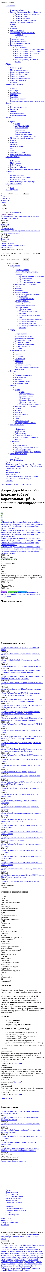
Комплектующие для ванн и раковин (29, 49)
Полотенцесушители (18, 41)
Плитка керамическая (18, 107)
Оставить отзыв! (7, 1098)
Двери (8, 64)
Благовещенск (11, 1247)
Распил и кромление (14, 468)
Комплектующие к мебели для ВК (28, 51)
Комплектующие (16, 45)
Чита (3, 1270)
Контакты (9, 481)
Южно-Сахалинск (15, 1270)
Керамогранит (15, 109)
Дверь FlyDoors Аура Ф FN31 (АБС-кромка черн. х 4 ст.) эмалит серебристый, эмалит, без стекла (22, 671)
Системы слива (21, 47)
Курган (22, 1253)
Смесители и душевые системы (22, 33)
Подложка (14, 97)
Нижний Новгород (24, 1255)
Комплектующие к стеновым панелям (25, 169)
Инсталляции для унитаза (20, 43)
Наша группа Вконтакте (10, 1163)
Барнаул (35, 1245)
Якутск (27, 1270)
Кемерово (19, 1251)
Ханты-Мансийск (17, 1268)
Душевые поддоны (22, 18)
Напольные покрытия (14, 84)
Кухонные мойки (17, 31)
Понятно (5, 1241)
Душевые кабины (17, 10)
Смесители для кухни (23, 134)
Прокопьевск (29, 1262)
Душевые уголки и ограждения (27, 14)
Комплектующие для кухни (25, 136)
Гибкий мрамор (16, 165)
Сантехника (10, 6)
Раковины (14, 29)
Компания (10, 1206)
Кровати (13, 142)
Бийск (3, 1247)
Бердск (41, 1245)
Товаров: (5, 225)
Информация (11, 474)
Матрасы (13, 144)
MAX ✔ (4, 592)
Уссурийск (26, 1266)
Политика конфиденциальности (13, 1161)
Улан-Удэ (18, 1266)
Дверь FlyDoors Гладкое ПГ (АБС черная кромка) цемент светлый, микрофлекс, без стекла (20, 694)
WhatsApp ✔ (13, 592)
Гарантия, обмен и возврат (16, 1210)
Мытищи (11, 1255)
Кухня (12, 122)
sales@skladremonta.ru (9, 1223)
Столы (12, 150)
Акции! (9, 470)
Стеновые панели (13, 157)
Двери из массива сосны (19, 72)
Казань (12, 1251)
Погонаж (13, 82)
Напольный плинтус (18, 99)
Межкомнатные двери (19, 70)
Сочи (40, 1264)
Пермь (35, 1260)
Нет (19, 1063)
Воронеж (13, 1249)
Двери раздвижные (17, 76)
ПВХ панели (15, 161)
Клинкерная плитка (18, 115)
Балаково (27, 1245)
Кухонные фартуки (22, 132)
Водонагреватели (17, 39)
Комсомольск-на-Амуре (33, 1251)
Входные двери (16, 68)
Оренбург (9, 1260)
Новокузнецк (37, 1255)
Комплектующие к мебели (20, 155)
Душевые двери (21, 16)
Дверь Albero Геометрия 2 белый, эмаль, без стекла (21, 689)
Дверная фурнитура (18, 80)
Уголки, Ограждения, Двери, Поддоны (25, 12)
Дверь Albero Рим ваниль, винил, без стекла (18, 772)
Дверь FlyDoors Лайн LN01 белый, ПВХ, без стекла (21, 755)
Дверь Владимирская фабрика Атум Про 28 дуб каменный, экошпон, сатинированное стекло (20, 1150)
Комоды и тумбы (17, 146)
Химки (27, 1268)
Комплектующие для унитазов (27, 53)
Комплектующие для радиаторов (23, 182)
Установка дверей (26, 464)
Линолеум (14, 91)
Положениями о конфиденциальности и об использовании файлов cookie (20, 1237)
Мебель (8, 117)
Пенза (30, 1260)
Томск (3, 1266)
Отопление (10, 171)
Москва (4, 1255)
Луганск (30, 1253)
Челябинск (36, 1268)
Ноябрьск (37, 1258)
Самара (20, 1264)
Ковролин (14, 95)
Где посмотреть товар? (14, 476)
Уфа (32, 1266)
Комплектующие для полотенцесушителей (23, 56)
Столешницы (20, 130)
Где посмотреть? (33, 592)
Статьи (15, 479)
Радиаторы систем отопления (21, 177)
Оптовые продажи (25, 479)
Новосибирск (15, 212)
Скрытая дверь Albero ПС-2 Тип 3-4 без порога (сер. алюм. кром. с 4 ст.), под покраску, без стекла (22, 719)
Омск (3, 1260)
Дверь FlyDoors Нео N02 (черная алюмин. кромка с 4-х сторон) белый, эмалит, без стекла (22, 678)
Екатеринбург (32, 1249)
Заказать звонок (7, 247)
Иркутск (4, 1251)
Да (15, 1063)
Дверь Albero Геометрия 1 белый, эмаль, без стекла (21, 666)
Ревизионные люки (18, 113)
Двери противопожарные (20, 78)
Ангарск (12, 1245)
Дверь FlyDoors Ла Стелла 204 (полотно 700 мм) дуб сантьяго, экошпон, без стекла (22, 839)
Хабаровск (5, 1268)
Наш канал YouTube (9, 1165)
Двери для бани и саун (19, 74)
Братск (20, 1247)
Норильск (29, 1258)
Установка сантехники (14, 1196)
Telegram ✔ (22, 592)
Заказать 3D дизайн (23, 466)
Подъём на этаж (12, 464)
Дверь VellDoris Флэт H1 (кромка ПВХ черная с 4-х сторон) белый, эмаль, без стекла (21, 707)
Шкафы (13, 140)
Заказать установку (8, 594)
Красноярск (14, 1253)
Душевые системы (22, 37)
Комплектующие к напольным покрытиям (27, 101)
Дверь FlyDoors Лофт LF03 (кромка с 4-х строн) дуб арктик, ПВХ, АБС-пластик (21, 783)
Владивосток (30, 1247)
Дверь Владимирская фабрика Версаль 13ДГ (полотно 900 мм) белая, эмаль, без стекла (22, 876)
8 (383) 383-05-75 (20, 245)
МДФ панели (15, 163)
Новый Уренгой (18, 1258)
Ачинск (19, 1245)
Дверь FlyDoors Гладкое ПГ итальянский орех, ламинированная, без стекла (19, 820)
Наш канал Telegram (9, 1167)
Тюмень (9, 1266)
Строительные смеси (14, 184)
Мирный (39, 1253)
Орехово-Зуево (20, 1260)
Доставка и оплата (13, 472)
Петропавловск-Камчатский (12, 1262)
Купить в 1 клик (22, 594)
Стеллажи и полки (17, 153)
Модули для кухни (22, 126)
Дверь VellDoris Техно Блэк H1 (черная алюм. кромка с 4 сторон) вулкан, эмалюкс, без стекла (22, 750)
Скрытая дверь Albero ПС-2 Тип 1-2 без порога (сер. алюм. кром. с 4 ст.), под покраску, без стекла (22, 700)
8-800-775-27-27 (7, 245)
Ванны (13, 24)
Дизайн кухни (36, 466)
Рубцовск (11, 1264)
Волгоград (5, 1249)
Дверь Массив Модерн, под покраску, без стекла (20, 881)
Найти (26, 194)
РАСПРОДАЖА (12, 190)
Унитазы (13, 26)
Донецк (22, 1249)
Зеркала (13, 148)
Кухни (17, 124)
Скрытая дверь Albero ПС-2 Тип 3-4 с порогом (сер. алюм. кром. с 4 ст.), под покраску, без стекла (21, 738)
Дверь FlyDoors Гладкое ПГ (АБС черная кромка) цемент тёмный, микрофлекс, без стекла (20, 713)
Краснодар (5, 1253)
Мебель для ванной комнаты (21, 22)
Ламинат (13, 88)
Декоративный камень (19, 167)
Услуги (8, 462)
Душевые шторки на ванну (25, 20)
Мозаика (13, 111)
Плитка (8, 103)
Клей (12, 188)
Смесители (19, 35)
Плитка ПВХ (15, 93)
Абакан (6, 1245)
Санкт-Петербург (31, 1264)
